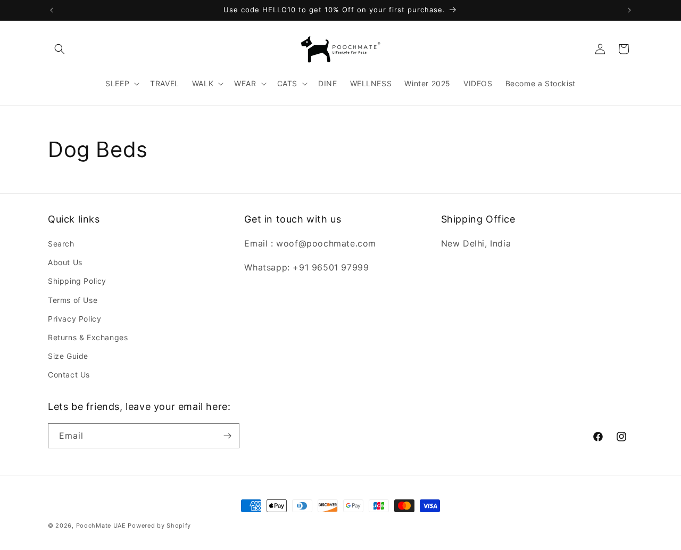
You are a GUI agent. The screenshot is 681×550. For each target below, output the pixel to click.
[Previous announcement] (51, 10)
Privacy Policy (74, 318)
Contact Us (69, 374)
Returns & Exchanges (88, 337)
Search (61, 243)
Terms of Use (72, 300)
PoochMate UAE (101, 525)
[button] (59, 49)
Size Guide (68, 355)
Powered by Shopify (159, 525)
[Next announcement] (629, 10)
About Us (65, 262)
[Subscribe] (227, 435)
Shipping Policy (77, 280)
